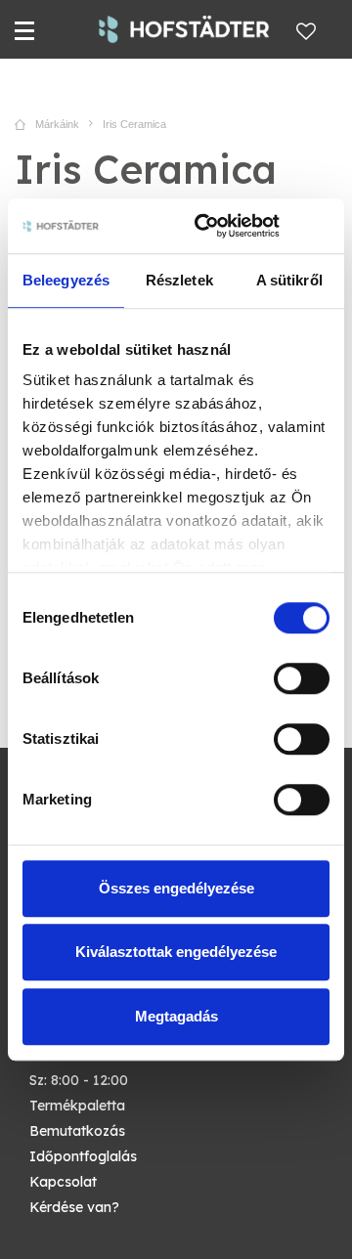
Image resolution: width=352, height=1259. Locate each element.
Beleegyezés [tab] (66, 280)
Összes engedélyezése (176, 888)
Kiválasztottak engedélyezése (176, 951)
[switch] (302, 678)
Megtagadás (176, 1016)
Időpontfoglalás (83, 1156)
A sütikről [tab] (289, 280)
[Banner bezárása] (323, 226)
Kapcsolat (63, 1182)
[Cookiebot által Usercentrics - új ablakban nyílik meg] (206, 226)
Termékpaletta (77, 1105)
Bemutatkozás (77, 1131)
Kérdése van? (74, 1207)
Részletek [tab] (179, 280)
